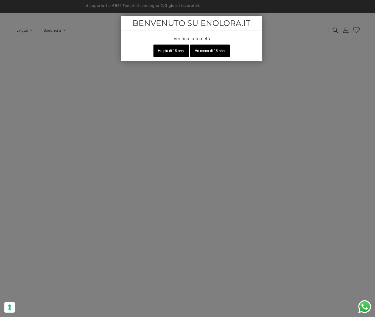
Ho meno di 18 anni (210, 51)
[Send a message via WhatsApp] (364, 306)
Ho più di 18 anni (171, 51)
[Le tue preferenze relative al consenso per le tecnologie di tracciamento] (9, 307)
